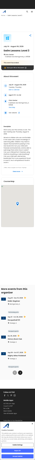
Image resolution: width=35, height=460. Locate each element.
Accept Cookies (17, 456)
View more (16, 171)
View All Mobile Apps (10, 413)
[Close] (32, 424)
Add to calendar (14, 90)
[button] (30, 35)
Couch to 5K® (8, 406)
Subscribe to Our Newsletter (13, 421)
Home (3, 15)
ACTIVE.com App (9, 404)
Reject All (17, 450)
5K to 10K (6, 408)
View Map (12, 107)
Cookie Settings (18, 445)
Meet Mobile (8, 411)
